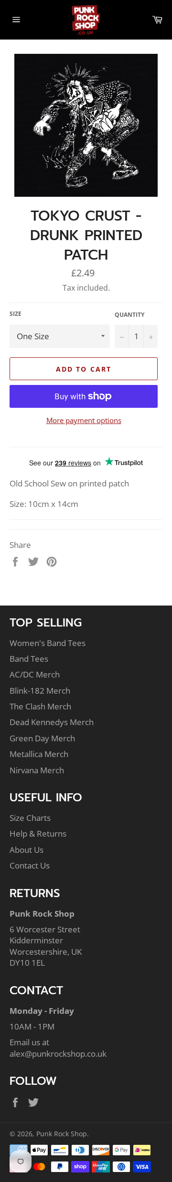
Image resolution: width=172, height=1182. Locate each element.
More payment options (83, 420)
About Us (26, 849)
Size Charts (30, 817)
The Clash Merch (40, 706)
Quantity (129, 315)
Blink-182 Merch (40, 690)
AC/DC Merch (35, 674)
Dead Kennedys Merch (52, 722)
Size (16, 314)
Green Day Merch (42, 738)
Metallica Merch (39, 753)
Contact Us (30, 865)
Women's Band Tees (48, 642)
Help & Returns (38, 833)
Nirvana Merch (37, 770)
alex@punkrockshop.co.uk (58, 1053)
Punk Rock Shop (61, 1133)
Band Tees (29, 658)
